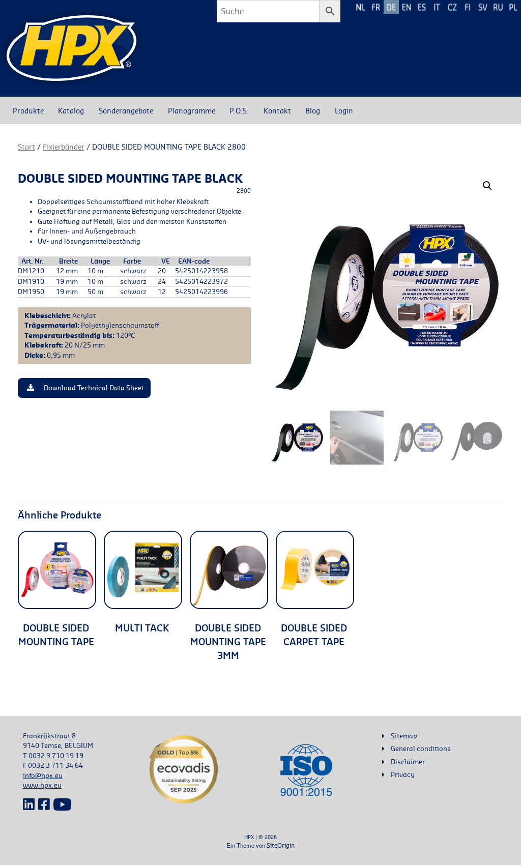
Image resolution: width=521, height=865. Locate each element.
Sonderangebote (126, 110)
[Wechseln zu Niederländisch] (360, 7)
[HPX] (71, 48)
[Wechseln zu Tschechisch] (452, 7)
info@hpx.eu (43, 775)
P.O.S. (239, 110)
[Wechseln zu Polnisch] (513, 7)
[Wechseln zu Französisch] (376, 7)
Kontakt (277, 110)
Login (344, 110)
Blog (312, 110)
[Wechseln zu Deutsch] (391, 7)
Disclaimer (408, 762)
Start (26, 146)
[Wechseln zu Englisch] (406, 7)
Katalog (71, 110)
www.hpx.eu (42, 785)
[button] (487, 186)
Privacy (403, 774)
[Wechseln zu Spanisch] (421, 7)
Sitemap (404, 736)
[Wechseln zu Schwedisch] (482, 7)
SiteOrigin (281, 845)
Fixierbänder (63, 146)
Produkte (28, 110)
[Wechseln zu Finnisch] (467, 7)
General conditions (421, 748)
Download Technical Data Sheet (94, 388)
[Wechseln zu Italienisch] (437, 7)
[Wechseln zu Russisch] (498, 7)
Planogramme (191, 110)
